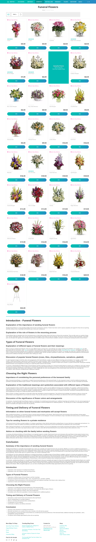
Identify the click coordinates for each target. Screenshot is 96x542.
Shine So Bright (31, 205)
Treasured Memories (75, 271)
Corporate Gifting (10, 534)
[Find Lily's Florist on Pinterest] (11, 540)
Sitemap (62, 530)
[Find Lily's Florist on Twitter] (14, 540)
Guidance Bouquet (75, 73)
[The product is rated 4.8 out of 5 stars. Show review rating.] (31, 39)
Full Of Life (73, 139)
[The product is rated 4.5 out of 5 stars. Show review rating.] (31, 171)
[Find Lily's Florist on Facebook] (9, 540)
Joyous (8, 40)
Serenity (51, 205)
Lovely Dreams (53, 139)
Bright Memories (53, 271)
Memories (9, 172)
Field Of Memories (32, 271)
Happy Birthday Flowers (11, 528)
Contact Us (62, 527)
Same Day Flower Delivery (12, 526)
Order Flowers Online (65, 534)
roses (25, 350)
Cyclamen (52, 40)
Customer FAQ (63, 525)
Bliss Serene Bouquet (12, 106)
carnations (72, 350)
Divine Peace (31, 73)
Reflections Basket (11, 238)
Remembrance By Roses (12, 271)
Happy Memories (74, 205)
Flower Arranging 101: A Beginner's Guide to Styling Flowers (30, 526)
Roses (7, 530)
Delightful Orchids (53, 238)
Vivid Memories (74, 106)
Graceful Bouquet (11, 205)
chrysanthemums (66, 350)
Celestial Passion (32, 139)
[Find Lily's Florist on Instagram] (6, 540)
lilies (81, 348)
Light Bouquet (74, 172)
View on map (47, 530)
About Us (62, 533)
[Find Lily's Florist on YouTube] (16, 540)
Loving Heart (31, 238)
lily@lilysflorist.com (48, 528)
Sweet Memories (53, 172)
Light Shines (73, 238)
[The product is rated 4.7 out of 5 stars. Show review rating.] (10, 39)
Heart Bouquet (53, 106)
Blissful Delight (10, 73)
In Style (30, 40)
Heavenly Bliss (10, 139)
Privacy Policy (63, 531)
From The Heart (31, 172)
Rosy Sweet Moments (33, 106)
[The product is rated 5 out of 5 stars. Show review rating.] (73, 39)
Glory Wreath (10, 304)
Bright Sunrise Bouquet (76, 40)
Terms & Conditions (64, 528)
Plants (7, 532)
